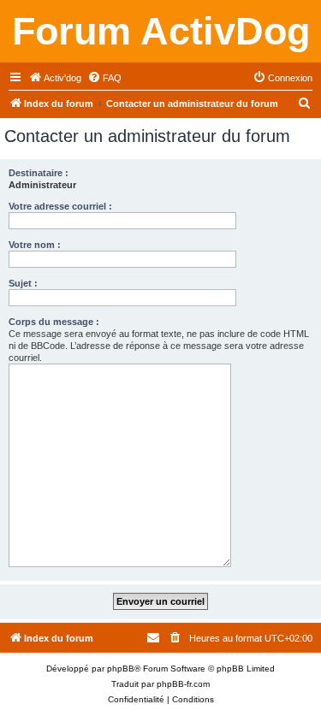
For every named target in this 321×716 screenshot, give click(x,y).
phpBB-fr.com (183, 684)
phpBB (120, 668)
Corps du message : (54, 322)
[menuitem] (54, 78)
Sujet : (23, 283)
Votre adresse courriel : (60, 206)
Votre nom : (35, 245)
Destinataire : (38, 173)
